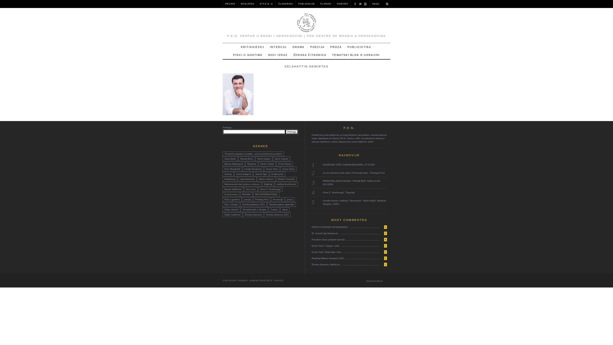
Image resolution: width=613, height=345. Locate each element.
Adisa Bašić (230, 158)
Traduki (274, 209)
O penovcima (231, 194)
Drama (299, 47)
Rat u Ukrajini (231, 204)
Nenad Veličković (233, 189)
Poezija (317, 47)
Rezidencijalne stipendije (281, 204)
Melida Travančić (286, 179)
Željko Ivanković (232, 214)
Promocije (278, 199)
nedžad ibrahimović (286, 184)
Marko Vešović (266, 179)
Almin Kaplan (264, 158)
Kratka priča (277, 174)
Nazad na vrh (373, 281)
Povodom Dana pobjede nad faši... (329, 239)
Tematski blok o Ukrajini (356, 55)
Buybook (251, 164)
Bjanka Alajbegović (233, 164)
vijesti (285, 209)
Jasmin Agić (261, 174)
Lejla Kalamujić (247, 179)
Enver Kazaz (284, 164)
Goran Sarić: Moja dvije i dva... (327, 252)
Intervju (278, 47)
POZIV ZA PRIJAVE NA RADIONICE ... (331, 227)
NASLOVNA (247, 4)
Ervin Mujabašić (232, 169)
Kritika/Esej (252, 47)
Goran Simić (288, 169)
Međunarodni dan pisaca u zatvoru (242, 184)
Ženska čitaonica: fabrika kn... (327, 264)
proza (290, 199)
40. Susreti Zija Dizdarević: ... (326, 233)
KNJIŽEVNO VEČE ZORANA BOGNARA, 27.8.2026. (349, 164)
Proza (336, 47)
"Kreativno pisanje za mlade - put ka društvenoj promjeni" (253, 154)
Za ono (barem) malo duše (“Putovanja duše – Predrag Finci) (354, 173)
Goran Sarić (272, 169)
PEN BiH (246, 194)
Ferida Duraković (253, 169)
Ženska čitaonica (309, 55)
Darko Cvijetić (267, 164)
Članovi (326, 4)
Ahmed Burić (246, 158)
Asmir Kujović (281, 158)
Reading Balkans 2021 (253, 204)
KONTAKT (342, 4)
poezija (247, 199)
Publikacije (306, 4)
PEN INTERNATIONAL (266, 194)
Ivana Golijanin (243, 174)
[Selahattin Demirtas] (238, 114)
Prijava (230, 4)
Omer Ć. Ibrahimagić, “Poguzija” (339, 192)
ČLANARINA (285, 4)
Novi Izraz (278, 55)
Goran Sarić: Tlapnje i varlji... (326, 246)
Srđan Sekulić (231, 209)
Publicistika (359, 47)
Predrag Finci (262, 199)
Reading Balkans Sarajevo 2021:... (329, 258)
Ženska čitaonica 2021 (277, 214)
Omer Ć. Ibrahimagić (270, 189)
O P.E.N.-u (266, 4)
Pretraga (227, 127)
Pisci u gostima (247, 55)
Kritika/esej (229, 179)
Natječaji (268, 184)
